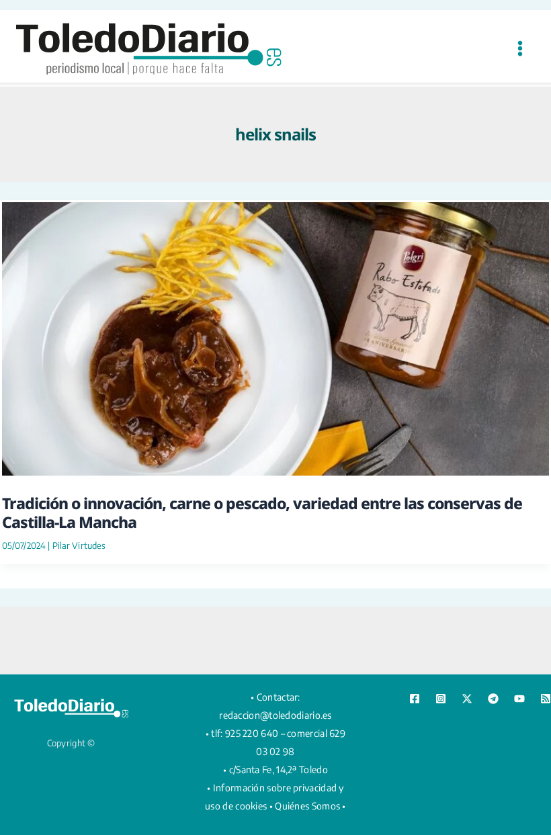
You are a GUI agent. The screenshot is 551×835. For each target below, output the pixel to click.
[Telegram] (493, 698)
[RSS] (545, 698)
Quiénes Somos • (310, 805)
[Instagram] (440, 698)
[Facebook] (414, 698)
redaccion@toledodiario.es (275, 715)
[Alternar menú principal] (520, 48)
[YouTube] (519, 698)
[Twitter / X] (467, 698)
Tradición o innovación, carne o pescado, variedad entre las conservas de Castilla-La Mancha (262, 512)
